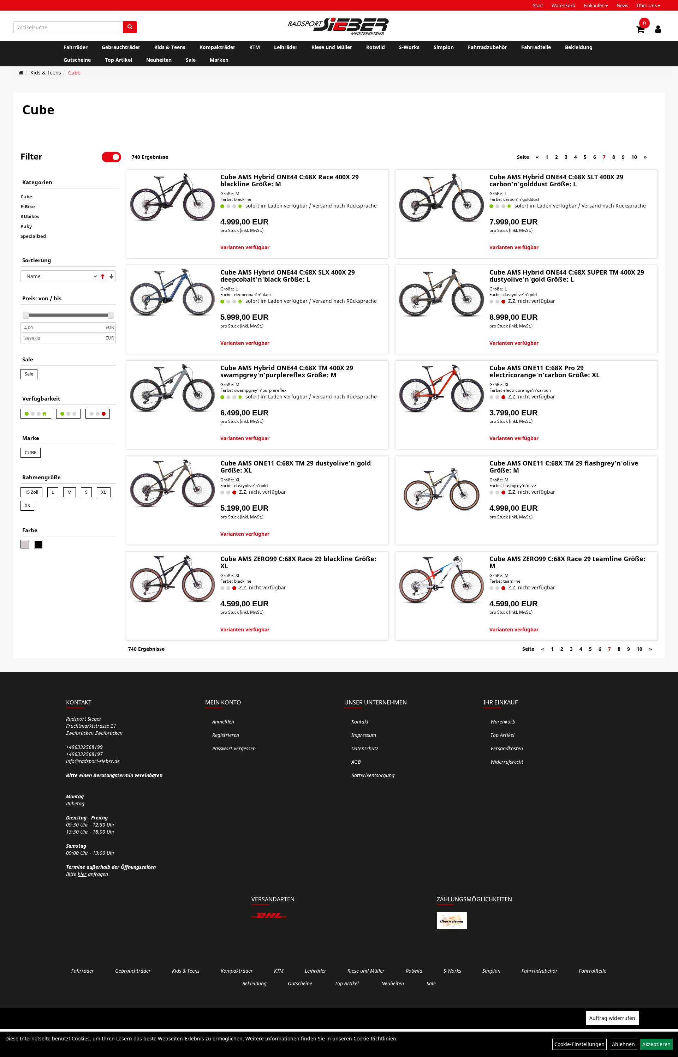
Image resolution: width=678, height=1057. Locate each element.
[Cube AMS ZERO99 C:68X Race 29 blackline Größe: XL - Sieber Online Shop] (172, 579)
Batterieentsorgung (372, 775)
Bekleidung (579, 47)
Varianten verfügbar (244, 247)
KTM (254, 47)
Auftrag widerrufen (612, 1018)
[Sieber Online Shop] (339, 26)
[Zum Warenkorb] (640, 30)
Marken (219, 59)
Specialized (33, 236)
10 (634, 157)
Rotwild (375, 47)
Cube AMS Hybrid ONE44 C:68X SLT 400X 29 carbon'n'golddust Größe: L (556, 180)
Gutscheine (77, 59)
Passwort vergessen (234, 748)
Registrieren (225, 735)
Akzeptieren (656, 1044)
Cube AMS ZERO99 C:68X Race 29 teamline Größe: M (567, 562)
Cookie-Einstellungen (579, 1044)
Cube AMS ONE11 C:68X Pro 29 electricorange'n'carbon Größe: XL (544, 371)
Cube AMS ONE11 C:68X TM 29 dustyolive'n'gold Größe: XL (295, 466)
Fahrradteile (536, 47)
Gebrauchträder (121, 47)
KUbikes (29, 216)
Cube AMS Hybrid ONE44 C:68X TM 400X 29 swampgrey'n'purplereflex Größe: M (286, 371)
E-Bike (27, 206)
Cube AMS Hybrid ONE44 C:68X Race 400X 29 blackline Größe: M (289, 180)
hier (82, 874)
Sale (191, 59)
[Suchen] (130, 27)
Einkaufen (594, 5)
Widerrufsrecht (506, 761)
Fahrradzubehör (487, 47)
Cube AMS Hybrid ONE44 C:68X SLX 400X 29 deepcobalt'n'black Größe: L (287, 275)
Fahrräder (76, 47)
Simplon (444, 47)
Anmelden (223, 721)
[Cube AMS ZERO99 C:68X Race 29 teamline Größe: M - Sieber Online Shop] (441, 579)
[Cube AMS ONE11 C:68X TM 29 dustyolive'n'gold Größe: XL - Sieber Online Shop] (172, 484)
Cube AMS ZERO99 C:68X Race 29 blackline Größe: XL (298, 562)
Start (538, 5)
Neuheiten (159, 59)
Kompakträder (217, 47)
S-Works (409, 47)
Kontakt (360, 721)
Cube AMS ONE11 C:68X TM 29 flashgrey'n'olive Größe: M (563, 466)
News (622, 5)
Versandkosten (506, 748)
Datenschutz (364, 748)
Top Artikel (118, 59)
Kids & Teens (169, 47)
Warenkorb (563, 5)
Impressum (363, 735)
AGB (356, 761)
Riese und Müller (331, 47)
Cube (74, 72)
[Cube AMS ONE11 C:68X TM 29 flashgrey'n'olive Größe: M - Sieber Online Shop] (441, 485)
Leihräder (285, 47)
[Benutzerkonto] (658, 29)
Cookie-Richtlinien (374, 1038)
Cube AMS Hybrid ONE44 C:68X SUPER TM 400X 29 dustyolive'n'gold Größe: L (566, 275)
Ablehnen (623, 1044)
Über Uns (647, 5)
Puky (26, 226)
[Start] (21, 72)
